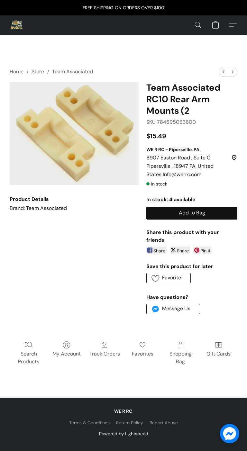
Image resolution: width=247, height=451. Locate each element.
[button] (16, 25)
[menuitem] (223, 72)
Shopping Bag (180, 357)
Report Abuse (164, 423)
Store (38, 71)
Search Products (28, 357)
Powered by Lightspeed (123, 434)
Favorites (142, 353)
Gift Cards (218, 353)
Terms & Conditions (89, 423)
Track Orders (104, 353)
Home (16, 71)
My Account (66, 353)
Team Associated (72, 71)
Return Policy (129, 423)
